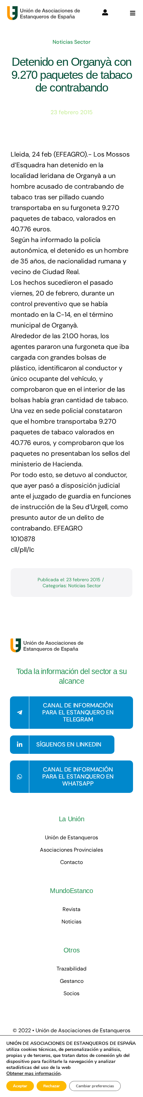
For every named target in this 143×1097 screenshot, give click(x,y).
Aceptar (20, 1086)
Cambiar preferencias (95, 1086)
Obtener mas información (33, 1074)
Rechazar (51, 1086)
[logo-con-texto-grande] (45, 9)
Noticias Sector (71, 41)
